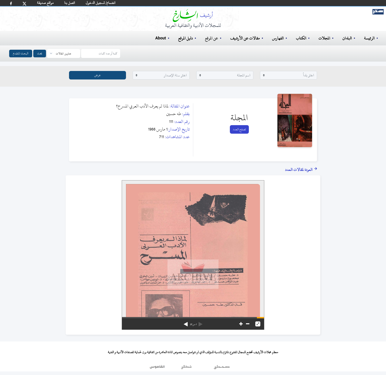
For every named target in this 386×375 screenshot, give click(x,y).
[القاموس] (157, 368)
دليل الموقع (185, 38)
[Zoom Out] (247, 324)
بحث (39, 53)
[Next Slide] (186, 322)
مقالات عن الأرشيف (245, 38)
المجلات (324, 38)
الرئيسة (369, 38)
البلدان (347, 38)
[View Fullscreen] (258, 324)
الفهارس (278, 38)
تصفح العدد (239, 129)
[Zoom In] (241, 324)
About (160, 38)
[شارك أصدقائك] (11, 3)
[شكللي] (186, 368)
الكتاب (301, 38)
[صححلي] (221, 368)
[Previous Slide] (201, 322)
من (193, 324)
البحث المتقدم (20, 53)
